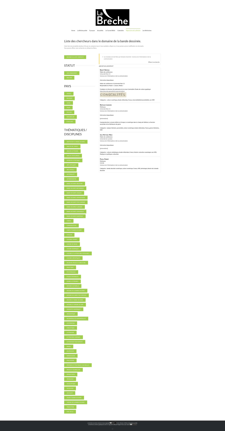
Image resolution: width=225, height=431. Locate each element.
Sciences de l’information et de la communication (114, 76)
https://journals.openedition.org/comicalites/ (112, 91)
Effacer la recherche (154, 62)
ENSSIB (102, 163)
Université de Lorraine (106, 139)
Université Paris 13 (105, 74)
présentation (103, 118)
